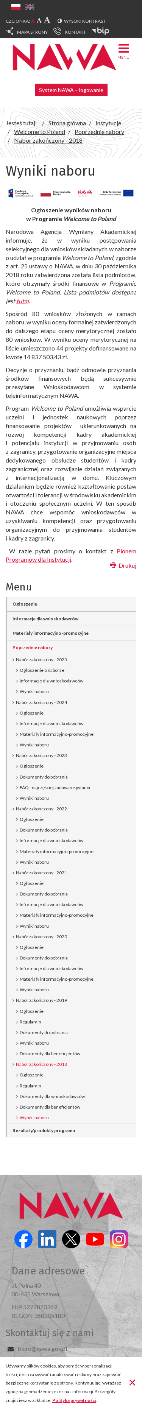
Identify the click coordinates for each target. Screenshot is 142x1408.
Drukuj (126, 565)
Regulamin (30, 1022)
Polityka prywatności (74, 1400)
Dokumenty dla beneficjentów (50, 1053)
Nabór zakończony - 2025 (41, 659)
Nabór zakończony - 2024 (41, 702)
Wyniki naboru (34, 691)
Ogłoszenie (24, 604)
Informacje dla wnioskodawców (45, 618)
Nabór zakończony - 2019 (41, 1000)
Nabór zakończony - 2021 (41, 872)
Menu (123, 57)
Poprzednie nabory (32, 647)
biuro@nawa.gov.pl (42, 1348)
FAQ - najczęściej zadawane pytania (55, 787)
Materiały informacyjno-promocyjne (50, 633)
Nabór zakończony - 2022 (41, 808)
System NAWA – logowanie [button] (71, 90)
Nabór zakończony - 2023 (41, 755)
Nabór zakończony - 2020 (41, 936)
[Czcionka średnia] (39, 20)
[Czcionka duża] (47, 19)
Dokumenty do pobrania (44, 777)
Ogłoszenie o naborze (42, 670)
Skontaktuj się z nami (50, 1333)
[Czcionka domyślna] (33, 21)
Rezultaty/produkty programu (43, 1130)
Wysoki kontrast (85, 21)
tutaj (22, 300)
